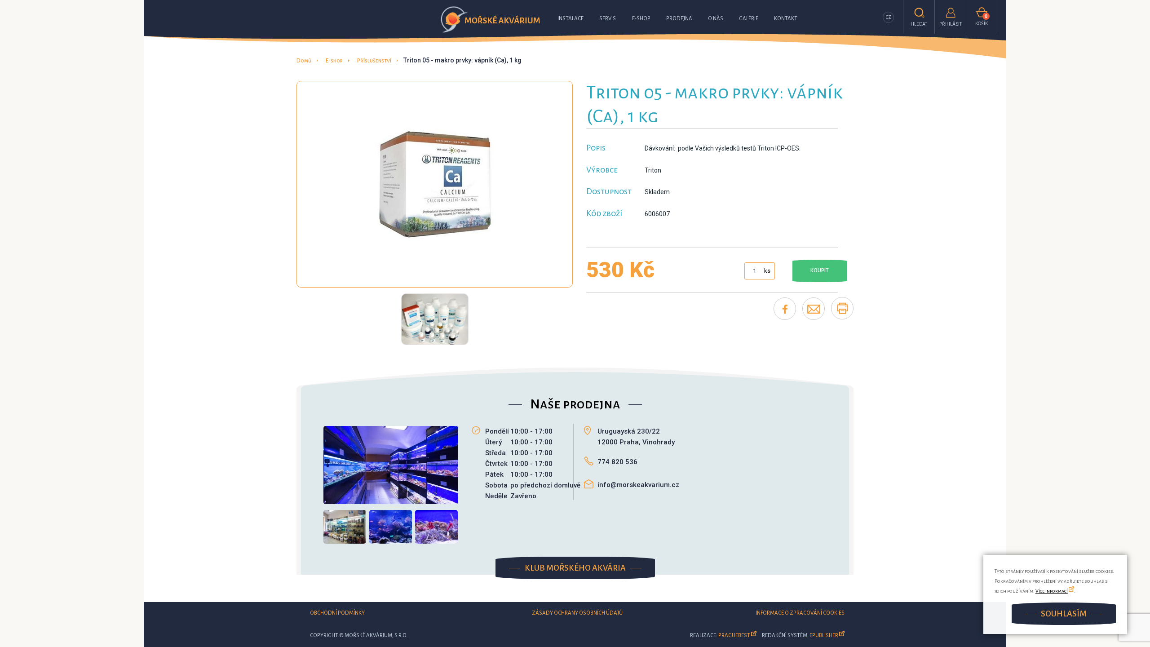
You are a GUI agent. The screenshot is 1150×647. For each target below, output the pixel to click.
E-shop (641, 19)
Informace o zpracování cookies (800, 613)
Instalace (570, 19)
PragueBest (734, 635)
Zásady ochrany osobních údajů (577, 613)
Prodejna (679, 19)
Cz (888, 17)
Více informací (1051, 591)
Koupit (819, 271)
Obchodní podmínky (337, 613)
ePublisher (823, 635)
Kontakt (785, 19)
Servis (607, 19)
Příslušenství (374, 61)
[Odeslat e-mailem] (813, 308)
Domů (303, 61)
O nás (715, 19)
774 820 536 (617, 462)
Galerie (748, 19)
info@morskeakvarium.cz (638, 485)
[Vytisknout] (842, 308)
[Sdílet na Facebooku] (785, 308)
